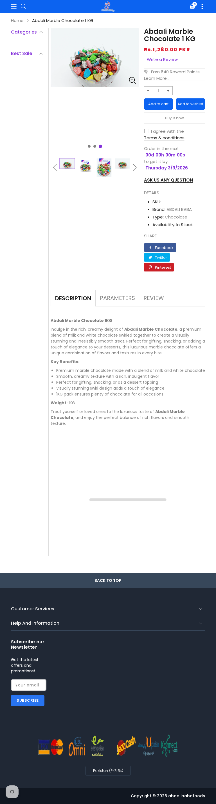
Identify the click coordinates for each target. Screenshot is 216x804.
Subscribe (28, 700)
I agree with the (167, 131)
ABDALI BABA (179, 209)
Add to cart (158, 104)
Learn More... (156, 78)
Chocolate (176, 217)
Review (153, 298)
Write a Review (162, 59)
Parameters (117, 298)
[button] (14, 6)
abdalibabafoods (186, 796)
